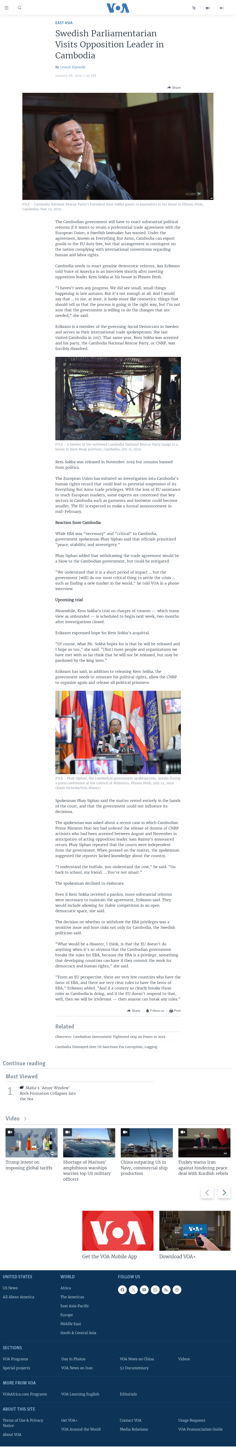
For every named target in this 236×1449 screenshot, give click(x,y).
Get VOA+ (69, 1420)
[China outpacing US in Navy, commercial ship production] (147, 1142)
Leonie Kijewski (73, 67)
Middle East (70, 1324)
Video (13, 1119)
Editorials (128, 1394)
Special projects (16, 1368)
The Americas (72, 1297)
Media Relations (134, 1429)
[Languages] (194, 8)
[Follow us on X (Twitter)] (133, 1289)
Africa (65, 1288)
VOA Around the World (81, 1429)
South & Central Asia (78, 1333)
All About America (18, 1297)
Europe (66, 1315)
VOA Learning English (80, 1394)
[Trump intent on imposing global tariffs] (32, 1142)
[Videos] (208, 8)
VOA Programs (15, 1359)
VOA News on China (137, 1359)
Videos (184, 1359)
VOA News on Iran (77, 1368)
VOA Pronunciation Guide (200, 1429)
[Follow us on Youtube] (144, 1289)
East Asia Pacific (74, 1306)
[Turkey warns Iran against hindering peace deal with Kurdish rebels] (204, 1142)
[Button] (174, 87)
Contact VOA (131, 1420)
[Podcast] (177, 1289)
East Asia (64, 23)
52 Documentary (134, 1368)
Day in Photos (73, 1359)
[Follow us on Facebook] (122, 1289)
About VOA (12, 1434)
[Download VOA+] (194, 1231)
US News (10, 1288)
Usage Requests (191, 1420)
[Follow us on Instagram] (155, 1289)
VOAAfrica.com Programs (25, 1394)
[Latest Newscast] (222, 8)
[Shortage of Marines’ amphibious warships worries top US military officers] (89, 1142)
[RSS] (166, 1289)
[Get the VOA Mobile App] (117, 1231)
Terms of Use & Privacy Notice (23, 1423)
